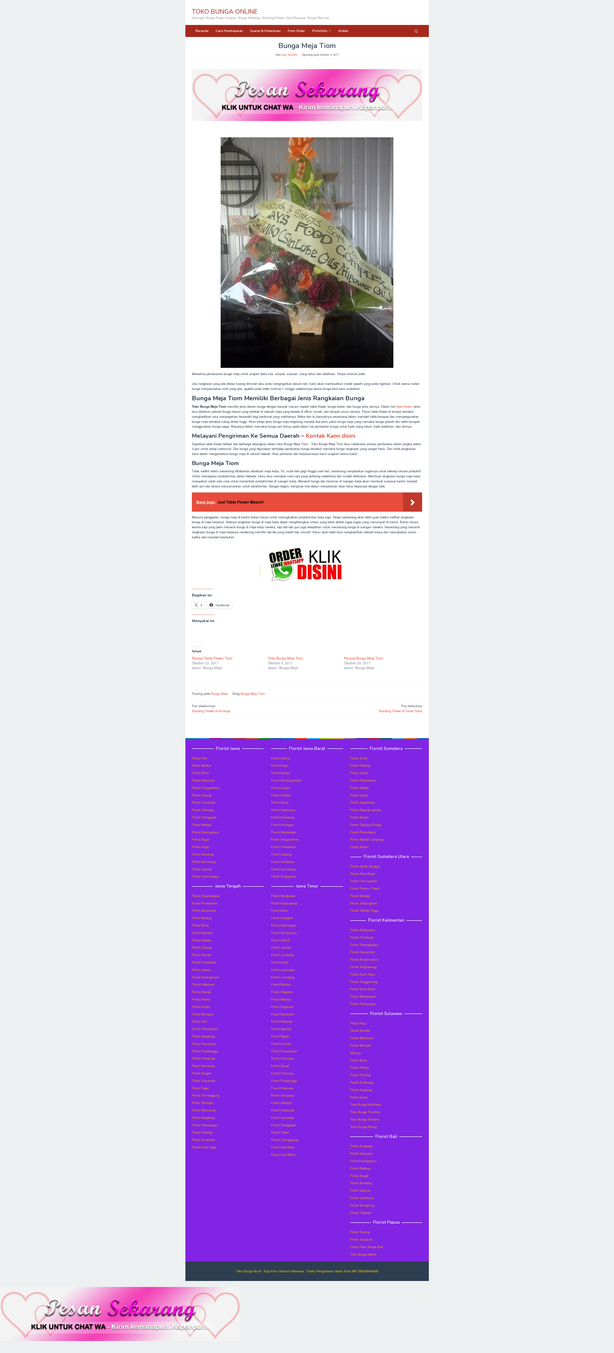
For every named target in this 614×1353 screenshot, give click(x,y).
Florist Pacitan (281, 1043)
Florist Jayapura (361, 1239)
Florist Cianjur (280, 787)
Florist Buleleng (361, 1183)
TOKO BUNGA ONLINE (225, 11)
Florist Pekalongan (205, 1028)
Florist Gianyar (360, 1190)
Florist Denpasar (361, 1153)
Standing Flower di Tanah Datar (400, 708)
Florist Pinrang (360, 1075)
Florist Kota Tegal (204, 1147)
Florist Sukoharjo (203, 802)
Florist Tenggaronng (364, 981)
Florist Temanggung (205, 1095)
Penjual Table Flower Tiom (212, 658)
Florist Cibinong (202, 809)
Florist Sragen (201, 1073)
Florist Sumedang (283, 869)
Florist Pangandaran (206, 787)
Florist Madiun (202, 765)
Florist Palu (358, 1023)
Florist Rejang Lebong (365, 809)
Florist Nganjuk (281, 1028)
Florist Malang (281, 999)
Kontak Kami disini (330, 436)
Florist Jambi (359, 773)
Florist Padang (360, 765)
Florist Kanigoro (282, 918)
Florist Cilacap (202, 795)
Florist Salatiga (202, 1132)
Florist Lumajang (282, 977)
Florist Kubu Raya (362, 974)
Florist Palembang (362, 832)
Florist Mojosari (281, 1021)
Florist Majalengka (283, 832)
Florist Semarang (204, 861)
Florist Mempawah (363, 996)
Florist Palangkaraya (364, 944)
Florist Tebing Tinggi (364, 910)
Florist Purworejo (203, 1058)
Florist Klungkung (362, 1205)
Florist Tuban (280, 1132)
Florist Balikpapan (362, 930)
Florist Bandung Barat (286, 780)
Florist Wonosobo (204, 1110)
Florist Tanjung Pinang (365, 824)
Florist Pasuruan (282, 1058)
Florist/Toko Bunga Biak (367, 1246)
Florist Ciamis (280, 758)
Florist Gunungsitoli (363, 881)
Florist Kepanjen (282, 1006)
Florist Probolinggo (284, 1080)
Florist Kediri (280, 962)
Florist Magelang (203, 1036)
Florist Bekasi (280, 773)
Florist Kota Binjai (362, 873)
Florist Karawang (282, 817)
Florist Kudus (201, 1006)
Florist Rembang (203, 1065)
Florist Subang (281, 854)
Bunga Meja (219, 693)
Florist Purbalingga (205, 1051)
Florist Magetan (282, 991)
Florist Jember (281, 947)
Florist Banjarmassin (364, 959)
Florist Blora (200, 773)
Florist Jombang (282, 955)
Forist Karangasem (363, 1161)
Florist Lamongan (283, 969)
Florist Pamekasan (284, 1051)
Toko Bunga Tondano (364, 1119)
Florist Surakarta (203, 1139)
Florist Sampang (282, 1095)
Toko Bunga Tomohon (365, 1112)
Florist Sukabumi (283, 861)
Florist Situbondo (283, 1110)
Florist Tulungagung (284, 1139)
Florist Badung (360, 1168)
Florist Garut (279, 802)
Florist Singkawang (363, 967)
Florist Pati (199, 758)
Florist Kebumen (203, 780)
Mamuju (355, 1052)
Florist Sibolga (360, 895)
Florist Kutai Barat (362, 989)
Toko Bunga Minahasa (365, 1104)
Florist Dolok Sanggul (365, 866)
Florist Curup (359, 795)
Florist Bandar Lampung (366, 839)
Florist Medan (359, 787)
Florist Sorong (360, 1232)
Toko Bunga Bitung (363, 1126)
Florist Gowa (359, 1097)
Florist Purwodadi (204, 962)
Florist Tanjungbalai (363, 903)
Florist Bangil (280, 1065)
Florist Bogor (201, 839)
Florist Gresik (280, 940)
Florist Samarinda (362, 952)
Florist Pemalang (203, 1043)
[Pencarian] (416, 31)
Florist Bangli (359, 1175)
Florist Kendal (201, 991)
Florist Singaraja (361, 1146)
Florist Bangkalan (283, 895)
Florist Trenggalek (204, 817)
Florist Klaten (201, 999)
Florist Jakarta (202, 869)
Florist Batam (359, 817)
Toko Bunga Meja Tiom (285, 658)
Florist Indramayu (283, 809)
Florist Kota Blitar (283, 1154)
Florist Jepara (201, 969)
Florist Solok (359, 758)
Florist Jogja (200, 846)
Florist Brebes (201, 824)
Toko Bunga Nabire (363, 1254)
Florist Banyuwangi (284, 903)
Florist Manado (360, 1045)
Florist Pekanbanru (363, 780)
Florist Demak (201, 955)
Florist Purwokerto (204, 903)
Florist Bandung (203, 854)
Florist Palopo (359, 1067)
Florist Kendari (360, 1030)
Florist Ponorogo (282, 1073)
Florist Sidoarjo (281, 1102)
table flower (404, 406)
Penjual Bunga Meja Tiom (363, 658)
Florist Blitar (279, 910)
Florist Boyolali (202, 932)
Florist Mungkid (202, 1014)
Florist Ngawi (280, 1036)
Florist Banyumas (204, 910)
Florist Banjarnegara (206, 895)
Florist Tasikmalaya (205, 876)
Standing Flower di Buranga (211, 708)
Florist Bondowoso (284, 932)
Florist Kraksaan (282, 1088)
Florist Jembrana (361, 1197)
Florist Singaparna (283, 876)
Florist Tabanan (361, 1212)
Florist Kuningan (282, 824)
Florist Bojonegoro (283, 925)
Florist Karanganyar (205, 832)
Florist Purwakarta (283, 846)
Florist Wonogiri (202, 1102)
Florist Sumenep (282, 1117)
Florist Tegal (200, 1088)
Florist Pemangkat (363, 1003)
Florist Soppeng (361, 1089)
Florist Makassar (361, 1038)
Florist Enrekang (361, 1082)
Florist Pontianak (362, 937)
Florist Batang (201, 918)
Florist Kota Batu (283, 1147)
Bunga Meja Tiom (253, 693)
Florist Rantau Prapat (365, 888)
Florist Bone (358, 1060)
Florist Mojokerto (282, 1014)
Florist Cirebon (281, 795)
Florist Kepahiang (362, 802)
